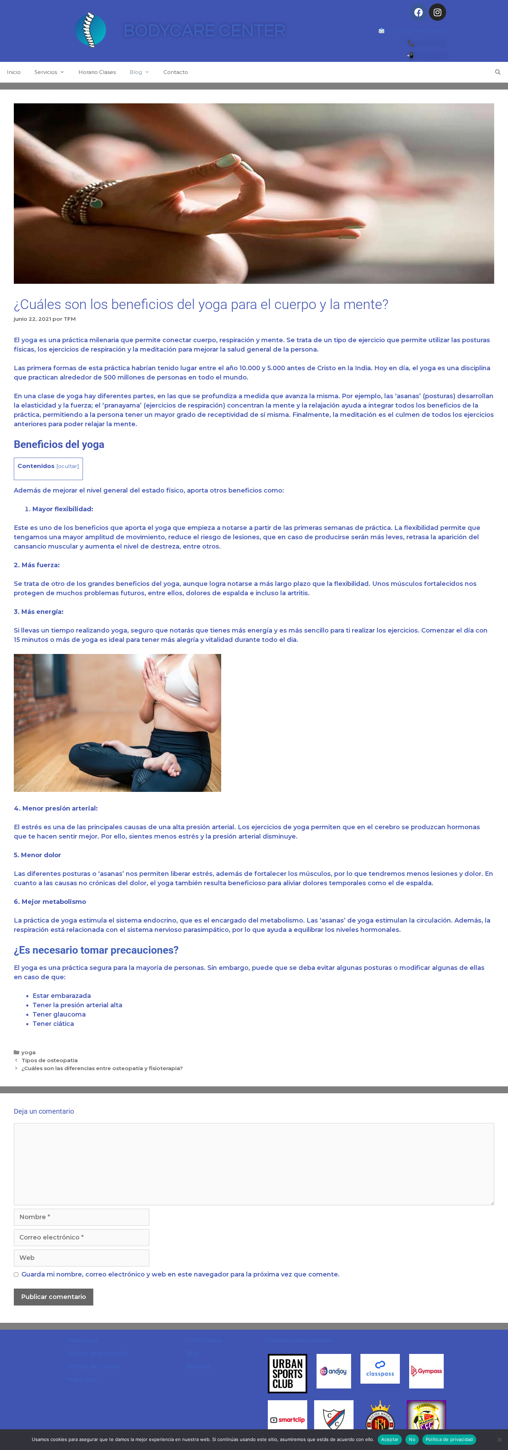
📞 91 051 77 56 (427, 43)
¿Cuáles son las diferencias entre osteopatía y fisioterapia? (102, 1068)
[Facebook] (418, 12)
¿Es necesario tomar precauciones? (96, 950)
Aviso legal (82, 1340)
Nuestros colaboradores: (298, 1340)
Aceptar (390, 1439)
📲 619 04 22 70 (426, 55)
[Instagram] (437, 12)
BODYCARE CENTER (204, 31)
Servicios (46, 72)
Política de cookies (93, 1366)
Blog (136, 72)
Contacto (175, 72)
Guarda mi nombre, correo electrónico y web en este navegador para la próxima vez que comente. (180, 1274)
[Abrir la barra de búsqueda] (498, 72)
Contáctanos (204, 1340)
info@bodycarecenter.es (415, 31)
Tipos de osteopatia (49, 1060)
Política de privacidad (98, 1353)
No (412, 1439)
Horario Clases (97, 72)
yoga (29, 340)
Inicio (14, 72)
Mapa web (82, 1379)
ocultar (67, 466)
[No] (499, 1439)
